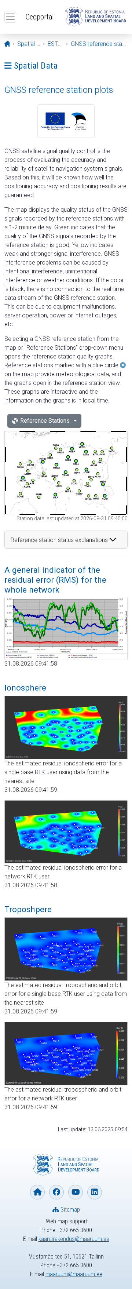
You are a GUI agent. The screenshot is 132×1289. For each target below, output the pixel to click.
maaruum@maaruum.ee (73, 1274)
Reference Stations (45, 420)
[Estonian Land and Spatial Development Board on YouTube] (75, 1192)
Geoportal (39, 16)
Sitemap (69, 1209)
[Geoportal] (95, 17)
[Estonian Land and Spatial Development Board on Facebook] (56, 1192)
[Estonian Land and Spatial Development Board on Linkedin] (94, 1192)
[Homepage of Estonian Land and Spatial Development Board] (37, 1192)
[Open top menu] (10, 17)
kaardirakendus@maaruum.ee (73, 1238)
